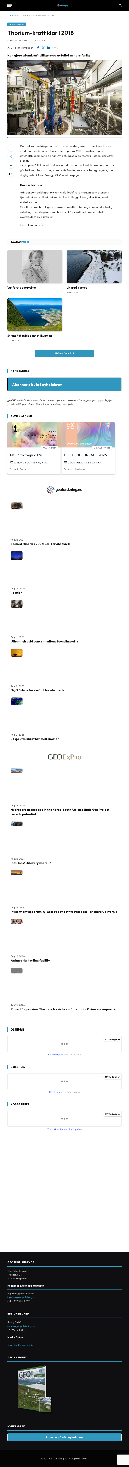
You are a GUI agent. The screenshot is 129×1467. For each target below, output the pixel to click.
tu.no (40, 225)
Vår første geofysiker (21, 287)
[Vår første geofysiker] (34, 266)
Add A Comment (64, 353)
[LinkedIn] (10, 165)
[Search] (120, 5)
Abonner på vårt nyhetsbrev (37, 384)
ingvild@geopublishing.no (21, 1297)
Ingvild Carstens (18, 41)
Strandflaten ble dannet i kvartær (29, 335)
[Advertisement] (32, 1190)
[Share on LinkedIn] (48, 47)
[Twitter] (10, 156)
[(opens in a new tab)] (94, 266)
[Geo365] (64, 5)
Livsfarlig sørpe (77, 287)
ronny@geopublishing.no (21, 1326)
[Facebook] (10, 148)
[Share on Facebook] (37, 47)
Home (25, 15)
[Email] (10, 173)
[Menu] (9, 5)
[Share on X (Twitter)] (43, 47)
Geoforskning (17, 24)
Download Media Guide (20, 1344)
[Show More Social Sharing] (55, 47)
